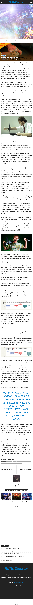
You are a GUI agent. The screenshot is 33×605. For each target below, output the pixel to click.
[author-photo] (16, 478)
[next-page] (17, 506)
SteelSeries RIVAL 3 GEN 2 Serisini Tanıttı (10, 548)
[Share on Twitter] (12, 601)
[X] (18, 486)
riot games (19, 463)
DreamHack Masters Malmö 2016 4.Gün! (26, 470)
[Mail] (17, 585)
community (9, 461)
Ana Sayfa (2, 40)
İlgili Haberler (9, 490)
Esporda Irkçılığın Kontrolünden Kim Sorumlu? (15, 501)
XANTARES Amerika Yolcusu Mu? (6, 470)
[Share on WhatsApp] (20, 601)
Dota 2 (24, 499)
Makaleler (8, 40)
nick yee (29, 461)
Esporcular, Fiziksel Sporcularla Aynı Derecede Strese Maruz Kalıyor (5, 502)
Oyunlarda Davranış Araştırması (8, 463)
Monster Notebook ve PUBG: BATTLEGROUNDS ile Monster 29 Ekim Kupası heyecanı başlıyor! (16, 559)
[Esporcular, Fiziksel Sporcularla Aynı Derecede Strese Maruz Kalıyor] (6, 496)
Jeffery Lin (15, 461)
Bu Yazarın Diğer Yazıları (21, 490)
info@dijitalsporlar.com (18, 582)
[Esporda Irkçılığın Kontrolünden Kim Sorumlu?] (16, 496)
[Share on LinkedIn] (29, 601)
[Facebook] (15, 486)
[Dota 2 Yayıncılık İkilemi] (27, 496)
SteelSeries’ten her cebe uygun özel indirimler (11, 551)
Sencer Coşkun (7, 59)
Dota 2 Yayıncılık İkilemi (25, 501)
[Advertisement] (16, 21)
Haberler (3, 499)
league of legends (22, 461)
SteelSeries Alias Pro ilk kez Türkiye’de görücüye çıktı (12, 556)
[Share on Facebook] (4, 601)
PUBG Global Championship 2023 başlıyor (10, 553)
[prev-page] (15, 506)
